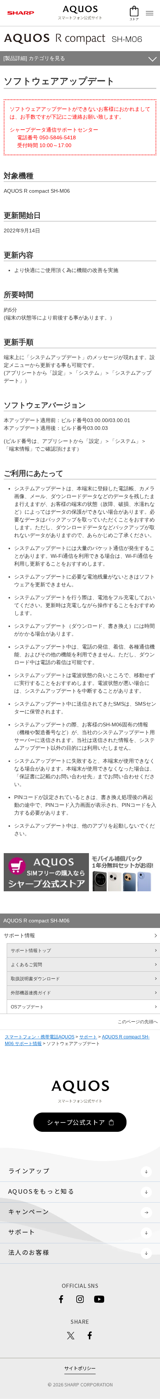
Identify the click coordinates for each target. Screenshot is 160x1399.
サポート (88, 1037)
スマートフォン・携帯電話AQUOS (39, 1037)
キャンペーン (28, 1211)
